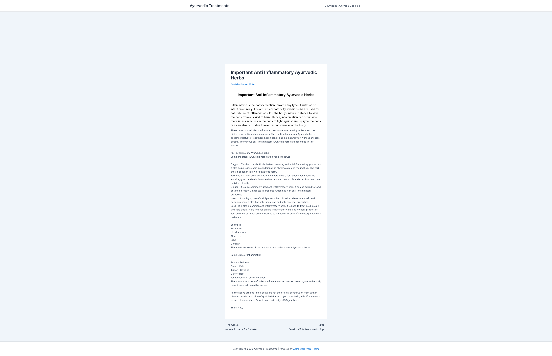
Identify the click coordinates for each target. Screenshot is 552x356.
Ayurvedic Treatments (209, 5)
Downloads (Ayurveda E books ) (342, 5)
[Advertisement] (276, 33)
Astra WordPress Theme (306, 348)
